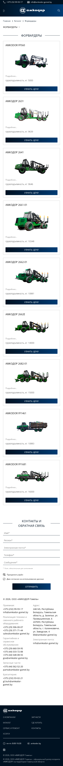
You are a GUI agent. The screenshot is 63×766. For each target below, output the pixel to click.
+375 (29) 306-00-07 (13, 627)
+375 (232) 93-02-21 (13, 678)
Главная (7, 21)
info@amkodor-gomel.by (41, 2)
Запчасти (36, 717)
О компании (9, 717)
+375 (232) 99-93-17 (13, 609)
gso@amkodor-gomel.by (15, 658)
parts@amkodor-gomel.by (16, 669)
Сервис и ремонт (11, 728)
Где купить (36, 723)
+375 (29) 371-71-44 (13, 630)
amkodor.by (36, 743)
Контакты (36, 728)
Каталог (17, 21)
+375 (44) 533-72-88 (13, 651)
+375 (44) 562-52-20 (13, 666)
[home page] (32, 10)
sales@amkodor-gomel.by (16, 633)
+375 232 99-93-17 (15, 2)
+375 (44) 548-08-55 (13, 654)
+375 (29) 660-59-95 (13, 648)
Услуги (6, 734)
